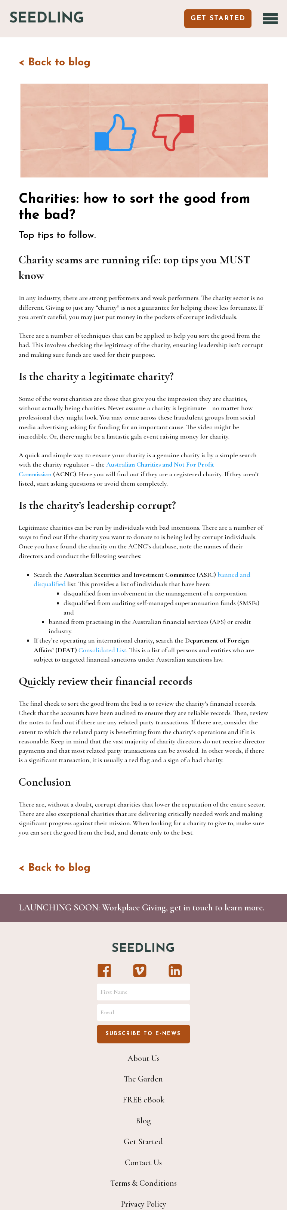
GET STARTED (218, 18)
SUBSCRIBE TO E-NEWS (143, 1034)
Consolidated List (102, 650)
